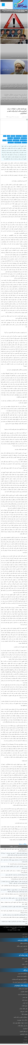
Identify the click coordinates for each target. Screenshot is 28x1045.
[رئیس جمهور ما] (20, 4)
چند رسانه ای (23, 955)
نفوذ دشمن (25, 997)
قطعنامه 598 (24, 1014)
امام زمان (4, 140)
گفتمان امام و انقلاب (22, 988)
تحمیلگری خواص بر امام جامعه (20, 1017)
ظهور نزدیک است (17, 138)
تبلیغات (18, 929)
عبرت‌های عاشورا (23, 1031)
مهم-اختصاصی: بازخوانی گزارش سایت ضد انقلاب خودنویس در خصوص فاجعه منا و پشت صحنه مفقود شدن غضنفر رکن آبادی (15, 39)
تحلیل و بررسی (22, 940)
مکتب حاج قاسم (23, 1034)
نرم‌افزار (25, 967)
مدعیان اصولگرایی (18, 142)
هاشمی (8, 136)
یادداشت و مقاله (23, 943)
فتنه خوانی (25, 1003)
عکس (26, 961)
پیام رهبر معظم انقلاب (22, 1025)
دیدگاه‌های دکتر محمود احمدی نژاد (20, 982)
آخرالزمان (25, 1028)
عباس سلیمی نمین (23, 140)
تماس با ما (10, 929)
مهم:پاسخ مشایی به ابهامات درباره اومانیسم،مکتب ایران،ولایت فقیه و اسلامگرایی (17, 111)
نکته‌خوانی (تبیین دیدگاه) (22, 946)
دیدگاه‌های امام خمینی (22, 973)
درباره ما (15, 929)
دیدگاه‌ (25, 970)
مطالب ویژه (24, 936)
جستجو (25, 1037)
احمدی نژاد (25, 136)
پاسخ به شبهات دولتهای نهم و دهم (20, 1023)
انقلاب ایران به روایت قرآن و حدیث (19, 56)
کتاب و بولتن (24, 964)
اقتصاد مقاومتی (24, 991)
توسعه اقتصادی (24, 138)
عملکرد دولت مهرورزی (22, 1020)
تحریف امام (24, 1000)
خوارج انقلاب (24, 1005)
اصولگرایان (13, 136)
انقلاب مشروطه (23, 1011)
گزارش (25, 952)
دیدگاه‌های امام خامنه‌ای (22, 976)
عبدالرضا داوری (18, 136)
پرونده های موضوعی (20, 985)
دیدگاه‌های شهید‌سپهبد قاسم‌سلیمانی (19, 979)
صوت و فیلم (24, 958)
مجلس (5, 136)
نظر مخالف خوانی (23, 1008)
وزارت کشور (10, 140)
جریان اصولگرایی (16, 140)
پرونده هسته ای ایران (22, 994)
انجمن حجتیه (24, 142)
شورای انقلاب (10, 138)
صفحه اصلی (24, 934)
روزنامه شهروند (10, 142)
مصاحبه (25, 949)
